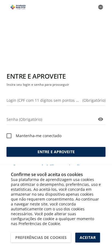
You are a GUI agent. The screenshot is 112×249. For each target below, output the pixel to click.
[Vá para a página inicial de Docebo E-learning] (18, 7)
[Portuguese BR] (100, 7)
